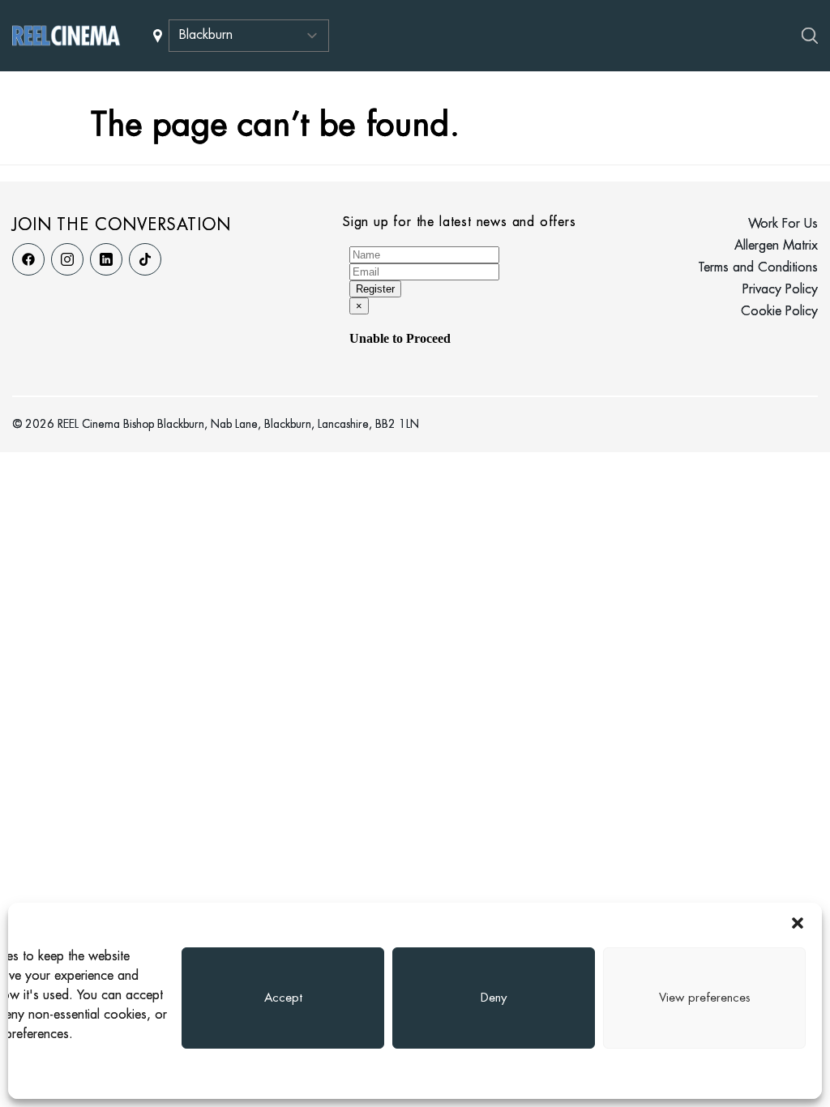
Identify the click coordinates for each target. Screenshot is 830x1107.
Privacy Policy (780, 290)
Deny (494, 998)
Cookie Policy (779, 311)
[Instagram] (67, 259)
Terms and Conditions (758, 268)
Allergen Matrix (776, 246)
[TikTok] (145, 259)
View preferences (705, 998)
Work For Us (783, 224)
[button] (797, 923)
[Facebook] (28, 259)
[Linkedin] (106, 259)
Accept (283, 998)
